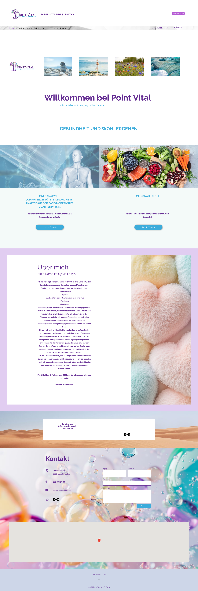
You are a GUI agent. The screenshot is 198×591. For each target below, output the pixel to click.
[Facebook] (125, 434)
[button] (49, 110)
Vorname (131, 468)
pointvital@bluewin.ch (160, 28)
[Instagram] (128, 434)
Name (105, 468)
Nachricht (106, 488)
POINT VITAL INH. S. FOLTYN (57, 14)
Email (105, 479)
